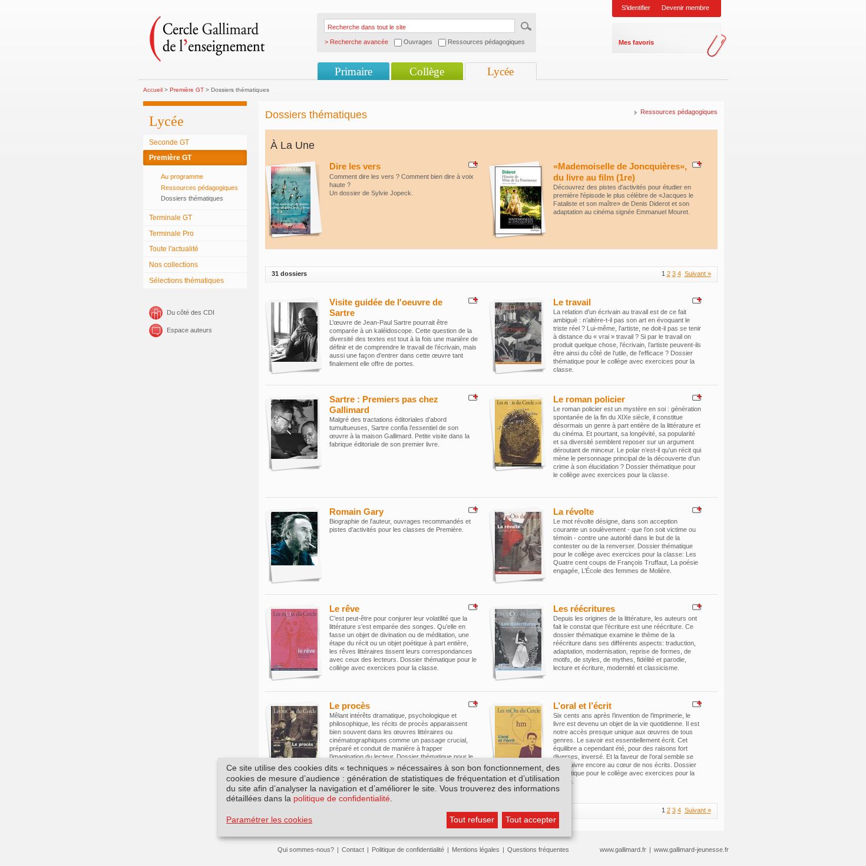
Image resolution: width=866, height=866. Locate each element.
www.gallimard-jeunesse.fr (691, 849)
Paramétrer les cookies (269, 819)
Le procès (349, 706)
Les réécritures (584, 609)
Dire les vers (355, 166)
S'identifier (636, 7)
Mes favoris (636, 42)
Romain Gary (356, 512)
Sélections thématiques (186, 281)
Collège (426, 71)
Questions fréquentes (538, 849)
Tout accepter (530, 819)
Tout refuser (471, 819)
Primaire (353, 71)
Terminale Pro (171, 233)
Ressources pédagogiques (199, 187)
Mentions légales (476, 849)
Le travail (572, 302)
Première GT (187, 89)
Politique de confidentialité (408, 849)
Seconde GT (169, 142)
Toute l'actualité (174, 249)
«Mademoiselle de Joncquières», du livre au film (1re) (620, 171)
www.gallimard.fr (623, 849)
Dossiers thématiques (192, 198)
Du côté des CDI (190, 312)
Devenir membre (685, 7)
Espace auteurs (189, 330)
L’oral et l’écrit (582, 706)
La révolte (573, 512)
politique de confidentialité (341, 798)
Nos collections (173, 265)
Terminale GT (170, 218)
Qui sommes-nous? (305, 849)
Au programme (182, 176)
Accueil (153, 89)
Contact (353, 849)
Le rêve (344, 609)
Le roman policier (589, 399)
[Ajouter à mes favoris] (471, 164)
